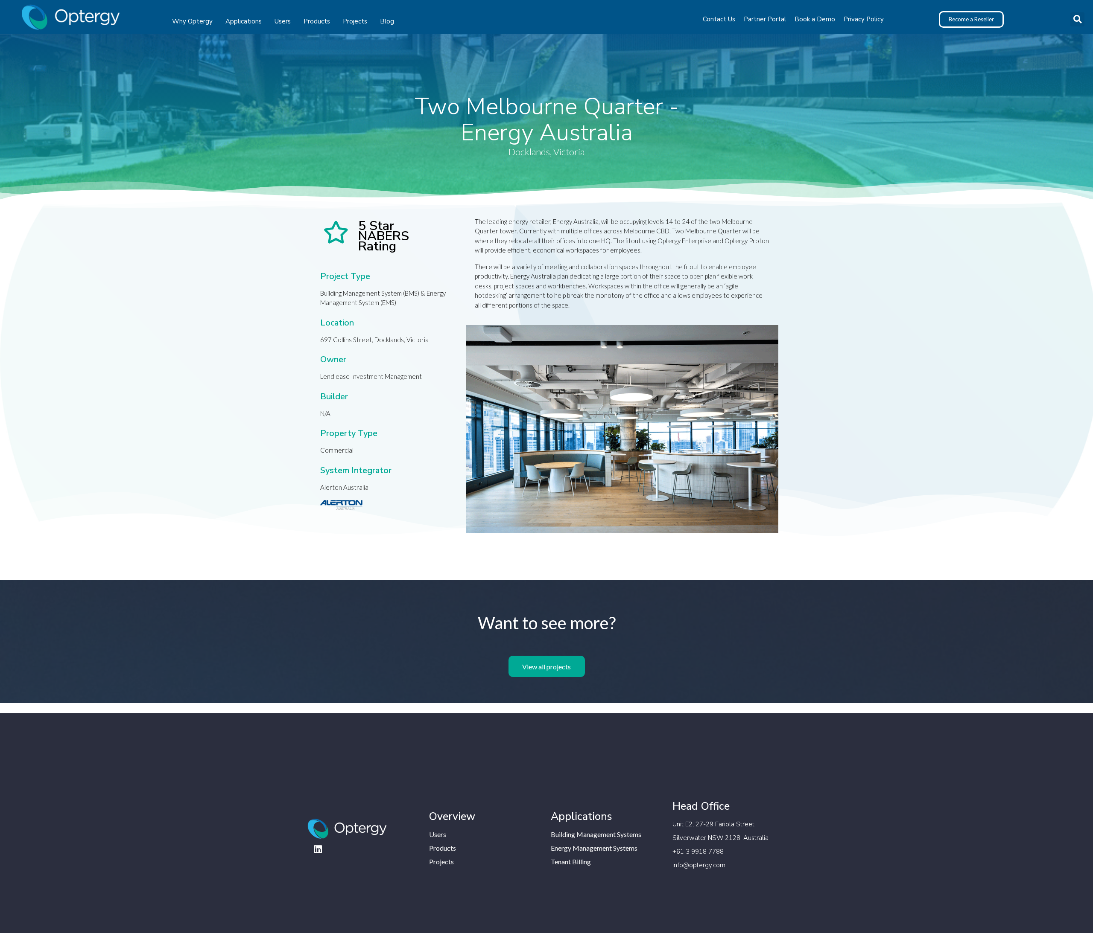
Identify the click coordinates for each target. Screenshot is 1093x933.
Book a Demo (815, 19)
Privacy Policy (864, 19)
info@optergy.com (698, 865)
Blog (387, 21)
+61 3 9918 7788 (698, 851)
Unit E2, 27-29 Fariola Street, (714, 824)
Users (283, 21)
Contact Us (719, 19)
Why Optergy (192, 21)
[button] (1077, 19)
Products (317, 21)
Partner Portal (765, 19)
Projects (355, 21)
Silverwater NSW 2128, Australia (720, 838)
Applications (243, 21)
